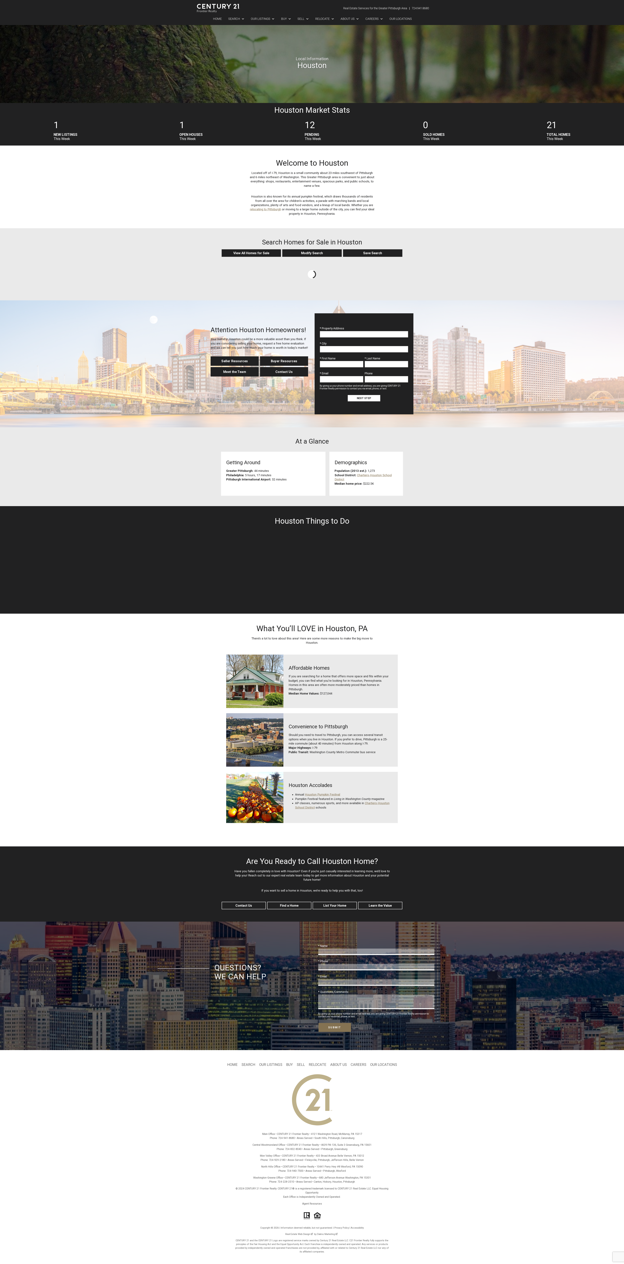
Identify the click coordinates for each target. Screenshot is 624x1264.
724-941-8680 (286, 1138)
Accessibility (357, 1227)
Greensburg (340, 1149)
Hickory (327, 1181)
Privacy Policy (341, 1227)
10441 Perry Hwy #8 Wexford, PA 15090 (340, 1166)
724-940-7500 (295, 1170)
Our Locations (401, 18)
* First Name (328, 358)
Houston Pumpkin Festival (322, 794)
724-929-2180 (277, 1160)
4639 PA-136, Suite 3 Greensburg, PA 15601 (346, 1144)
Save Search (372, 253)
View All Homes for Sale (251, 253)
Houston (337, 1181)
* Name (323, 946)
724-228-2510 (286, 1181)
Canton (318, 1181)
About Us (338, 1065)
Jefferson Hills (339, 1160)
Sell (301, 1065)
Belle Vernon (356, 1160)
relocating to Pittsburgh (265, 209)
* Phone (323, 961)
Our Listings (270, 1065)
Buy (289, 1065)
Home (217, 18)
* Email (324, 373)
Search (248, 1065)
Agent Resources (312, 1203)
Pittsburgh (334, 1138)
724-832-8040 (293, 1149)
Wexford (341, 1170)
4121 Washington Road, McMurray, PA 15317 (336, 1134)
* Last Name (372, 358)
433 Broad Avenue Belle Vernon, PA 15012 (340, 1155)
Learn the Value (380, 905)
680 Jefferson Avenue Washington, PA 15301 (345, 1177)
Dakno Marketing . (327, 1234)
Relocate (317, 1065)
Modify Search (312, 253)
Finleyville (311, 1160)
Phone (369, 373)
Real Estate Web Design (298, 1234)
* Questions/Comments (333, 992)
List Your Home (334, 905)
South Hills (320, 1138)
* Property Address (332, 328)
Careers (358, 1065)
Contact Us (243, 905)
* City (323, 343)
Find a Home (289, 905)
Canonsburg (347, 1138)
